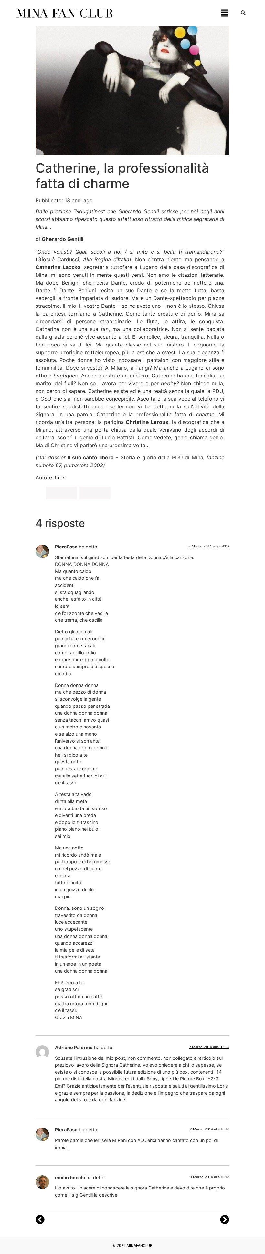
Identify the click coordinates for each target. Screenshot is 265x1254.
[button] (224, 13)
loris (60, 477)
